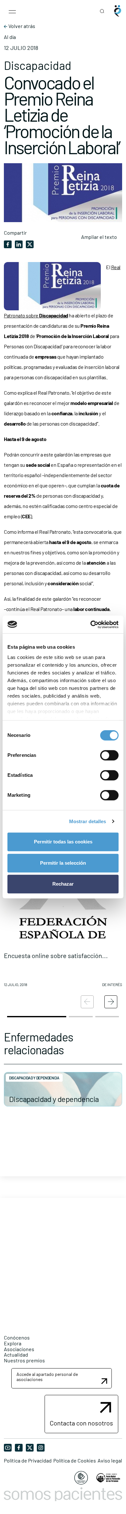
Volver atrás (21, 26)
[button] (63, 918)
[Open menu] (12, 10)
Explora (12, 1343)
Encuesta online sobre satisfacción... (56, 955)
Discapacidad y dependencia (54, 1099)
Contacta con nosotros (81, 1423)
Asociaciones (19, 1349)
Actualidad (16, 1354)
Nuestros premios (24, 1360)
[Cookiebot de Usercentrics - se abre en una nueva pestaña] (91, 624)
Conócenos (17, 1337)
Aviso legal (110, 1460)
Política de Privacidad (28, 1460)
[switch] (109, 755)
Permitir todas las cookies (63, 841)
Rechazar (63, 884)
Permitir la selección (63, 863)
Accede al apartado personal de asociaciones (47, 1376)
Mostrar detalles (87, 821)
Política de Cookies (74, 1460)
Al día (10, 37)
